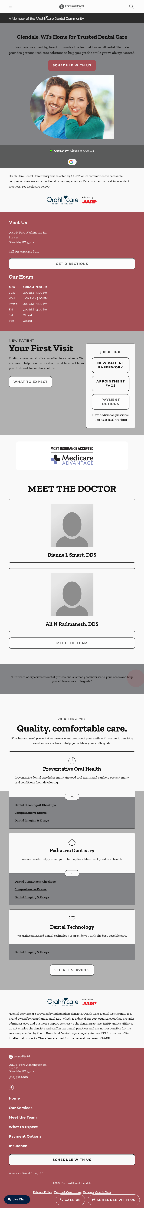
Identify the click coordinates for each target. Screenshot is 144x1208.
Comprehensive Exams (31, 813)
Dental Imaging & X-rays (32, 820)
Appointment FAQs (110, 383)
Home (14, 1098)
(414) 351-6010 (29, 251)
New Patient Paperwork (110, 365)
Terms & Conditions (67, 1192)
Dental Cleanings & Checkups (35, 805)
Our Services (20, 1108)
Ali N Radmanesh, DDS (72, 624)
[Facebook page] (11, 1087)
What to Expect (30, 382)
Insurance (18, 1146)
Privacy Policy (42, 1192)
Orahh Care (103, 1192)
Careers (88, 1192)
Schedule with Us (72, 65)
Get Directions (72, 264)
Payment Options (111, 402)
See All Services (72, 970)
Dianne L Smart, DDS (72, 555)
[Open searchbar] (131, 7)
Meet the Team (71, 643)
